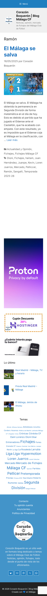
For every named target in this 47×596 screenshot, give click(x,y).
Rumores (12, 483)
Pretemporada (30, 473)
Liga (9, 454)
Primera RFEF (18, 478)
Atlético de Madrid (25, 430)
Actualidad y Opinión (19, 149)
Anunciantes (23, 509)
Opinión (29, 469)
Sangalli (18, 171)
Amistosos (28, 427)
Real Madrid (28, 478)
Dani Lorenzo (17, 437)
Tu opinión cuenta (23, 505)
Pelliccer (31, 167)
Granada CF (11, 446)
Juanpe (22, 162)
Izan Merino (32, 446)
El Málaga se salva (20, 51)
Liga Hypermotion (27, 454)
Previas (9, 478)
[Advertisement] (23, 210)
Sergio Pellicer (31, 488)
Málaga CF (16, 468)
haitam (29, 158)
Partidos (36, 468)
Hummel (24, 446)
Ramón (8, 171)
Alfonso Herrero (17, 427)
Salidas (20, 483)
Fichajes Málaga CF (26, 153)
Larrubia (35, 449)
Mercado (19, 167)
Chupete (11, 434)
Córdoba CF (35, 433)
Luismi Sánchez (34, 459)
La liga (15, 450)
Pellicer (13, 473)
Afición (9, 427)
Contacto (23, 501)
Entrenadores (13, 442)
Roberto (37, 478)
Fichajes (9, 153)
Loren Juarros (18, 459)
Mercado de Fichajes (29, 463)
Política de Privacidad (23, 513)
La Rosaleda (24, 449)
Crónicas (23, 433)
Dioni (10, 158)
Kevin (31, 162)
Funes (38, 442)
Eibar (34, 437)
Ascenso (14, 430)
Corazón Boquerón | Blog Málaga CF (27, 15)
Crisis (17, 434)
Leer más (12, 140)
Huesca (18, 446)
